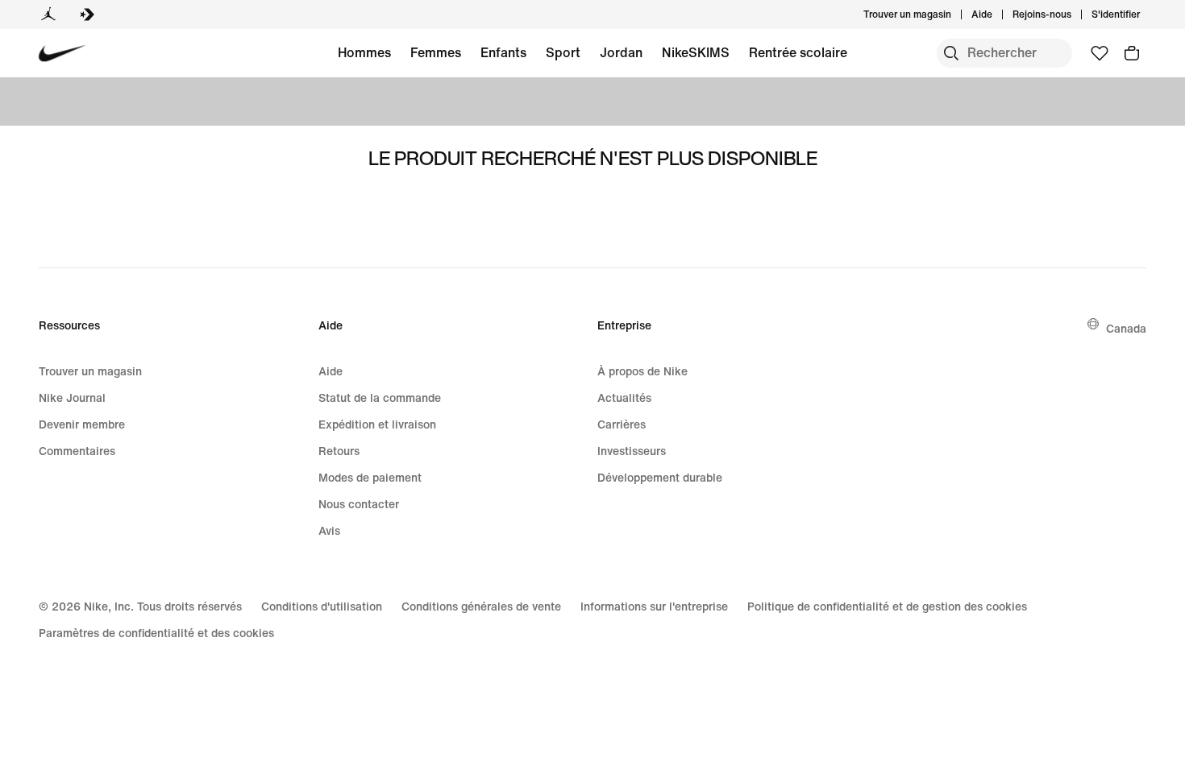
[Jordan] (48, 14)
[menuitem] (997, 14)
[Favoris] (1099, 53)
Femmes (435, 52)
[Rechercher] (951, 53)
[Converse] (87, 14)
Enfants (503, 52)
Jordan (621, 52)
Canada (1126, 328)
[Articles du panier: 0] (1131, 53)
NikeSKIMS (696, 52)
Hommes (364, 52)
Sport (563, 52)
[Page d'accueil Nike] (62, 53)
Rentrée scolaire (798, 52)
